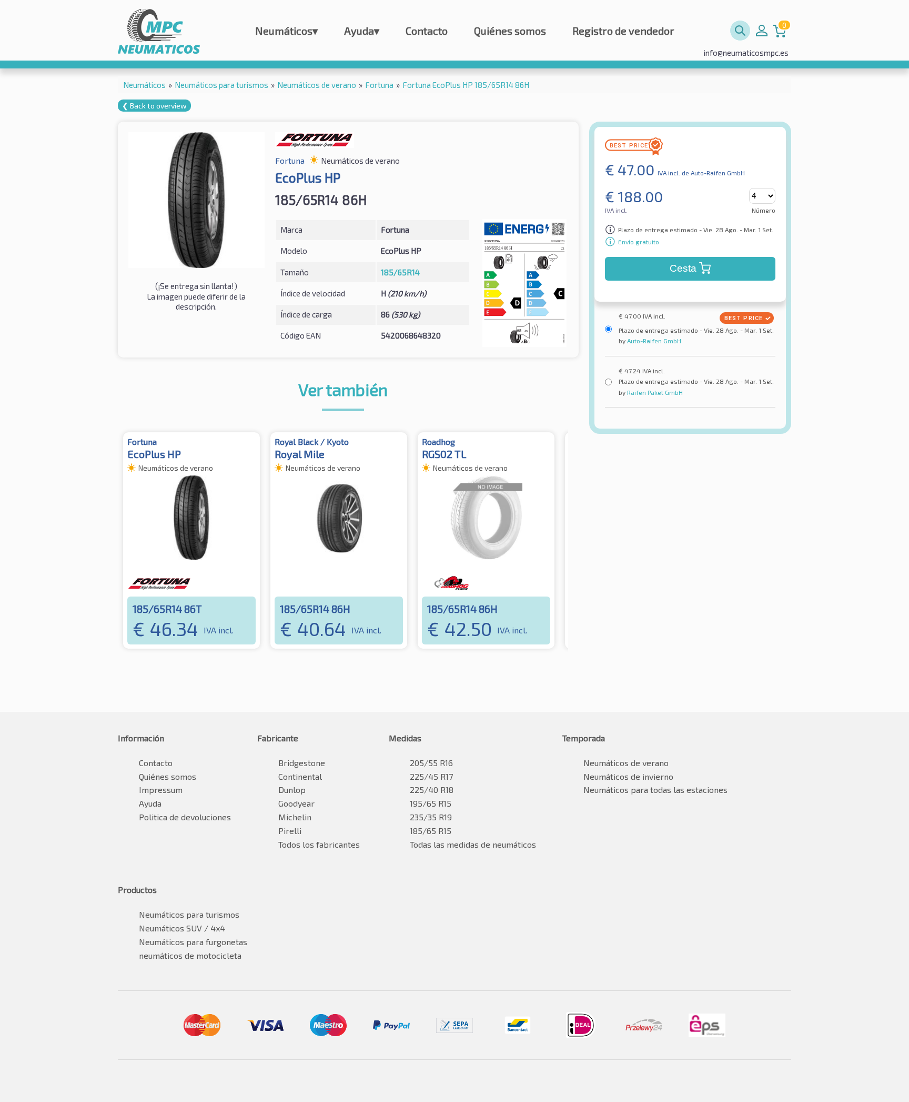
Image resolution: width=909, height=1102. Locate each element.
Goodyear (296, 803)
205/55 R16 (431, 763)
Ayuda (361, 30)
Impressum (161, 790)
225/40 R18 (431, 790)
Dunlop (292, 790)
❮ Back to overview (154, 105)
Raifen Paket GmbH (654, 392)
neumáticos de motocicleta (190, 955)
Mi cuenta (761, 30)
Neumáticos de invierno (628, 776)
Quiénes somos (510, 30)
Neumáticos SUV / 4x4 (182, 928)
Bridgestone (301, 763)
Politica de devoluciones (185, 817)
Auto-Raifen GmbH (653, 340)
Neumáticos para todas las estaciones (655, 790)
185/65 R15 (430, 831)
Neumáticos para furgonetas (193, 942)
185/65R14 (400, 272)
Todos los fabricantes (319, 844)
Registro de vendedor (623, 30)
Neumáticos (286, 30)
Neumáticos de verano (626, 763)
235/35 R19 (431, 817)
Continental (300, 776)
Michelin (294, 817)
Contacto (427, 30)
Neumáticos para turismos (189, 914)
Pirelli (289, 831)
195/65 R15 (430, 803)
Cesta (683, 268)
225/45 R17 (431, 776)
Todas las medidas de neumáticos (473, 844)
